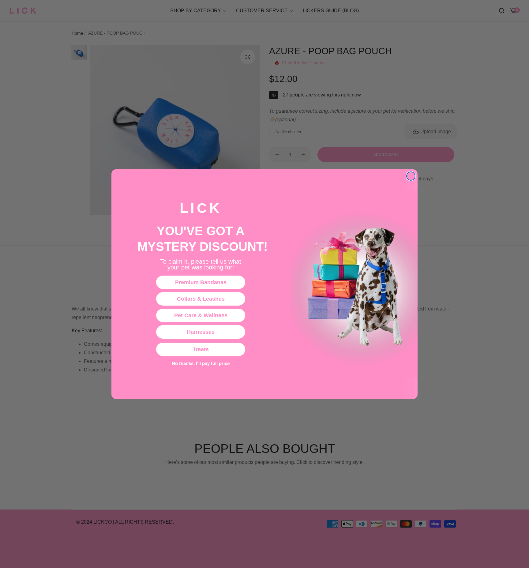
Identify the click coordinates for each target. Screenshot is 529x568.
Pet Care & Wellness (200, 315)
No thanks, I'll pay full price (201, 363)
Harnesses (201, 332)
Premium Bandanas (201, 282)
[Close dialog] (411, 176)
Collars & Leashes (201, 299)
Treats (201, 349)
